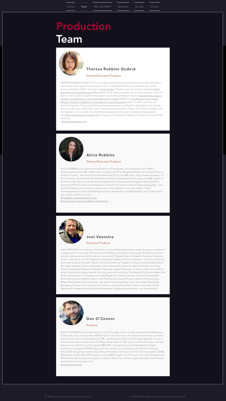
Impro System (107, 89)
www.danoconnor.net (71, 364)
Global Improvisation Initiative (79, 115)
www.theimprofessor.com (74, 121)
